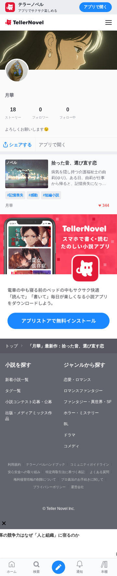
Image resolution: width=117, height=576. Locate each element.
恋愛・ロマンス (77, 379)
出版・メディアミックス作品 (28, 416)
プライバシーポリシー (49, 487)
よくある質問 (99, 472)
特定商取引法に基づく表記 (65, 472)
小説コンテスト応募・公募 (28, 402)
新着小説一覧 (17, 379)
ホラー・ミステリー (81, 413)
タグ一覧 (13, 390)
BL (66, 424)
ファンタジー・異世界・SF (87, 402)
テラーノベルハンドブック (45, 464)
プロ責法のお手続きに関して (82, 479)
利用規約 (14, 464)
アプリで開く (95, 7)
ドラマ (69, 435)
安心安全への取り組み (24, 472)
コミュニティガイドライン (89, 464)
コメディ (71, 446)
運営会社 (77, 487)
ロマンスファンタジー (83, 390)
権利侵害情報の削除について (35, 479)
